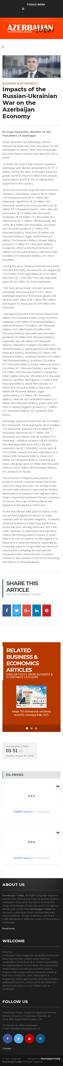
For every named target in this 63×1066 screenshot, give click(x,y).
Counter (6, 1048)
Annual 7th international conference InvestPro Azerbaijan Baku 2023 (31, 713)
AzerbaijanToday (51, 1058)
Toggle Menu (36, 4)
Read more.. (9, 928)
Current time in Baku (17, 746)
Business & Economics (20, 83)
